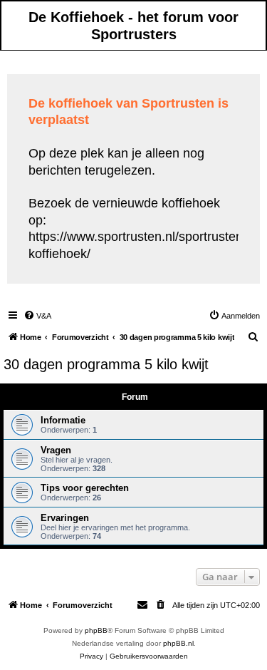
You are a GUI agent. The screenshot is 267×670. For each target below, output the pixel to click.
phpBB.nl (178, 643)
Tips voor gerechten (85, 488)
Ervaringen (65, 517)
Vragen (56, 450)
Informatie (63, 420)
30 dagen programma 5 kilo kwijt (106, 364)
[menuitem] (37, 315)
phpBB (96, 630)
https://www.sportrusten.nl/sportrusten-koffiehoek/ (137, 245)
